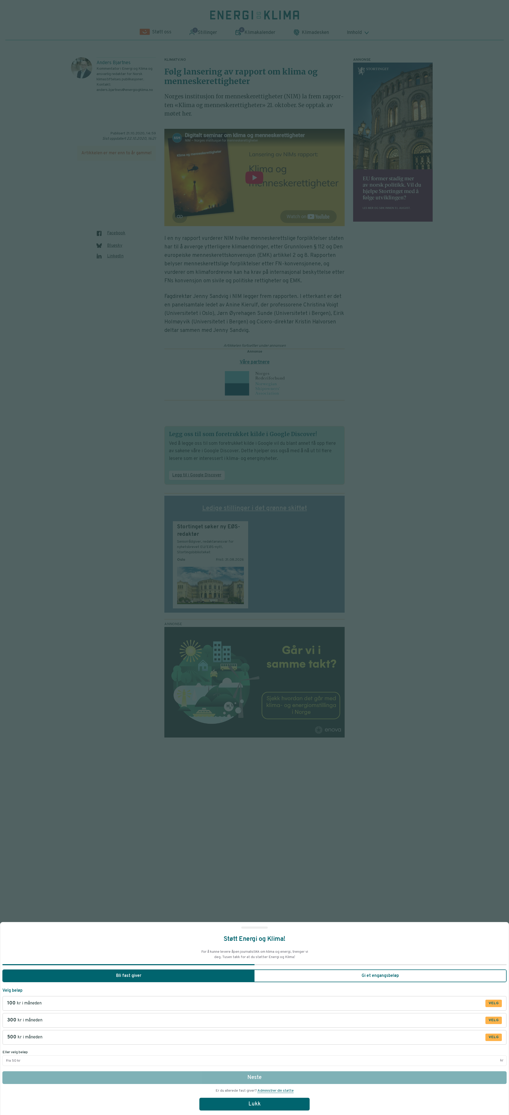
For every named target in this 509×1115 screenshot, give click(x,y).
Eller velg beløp (15, 1052)
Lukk (254, 1104)
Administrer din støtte (275, 1090)
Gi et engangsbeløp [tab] (380, 975)
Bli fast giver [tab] (128, 975)
